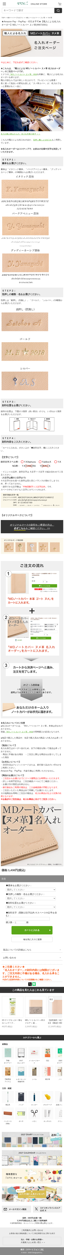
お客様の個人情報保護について (21, 1233)
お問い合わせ (9, 957)
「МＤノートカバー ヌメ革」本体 (23, 74)
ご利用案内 (25, 1230)
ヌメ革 (42, 18)
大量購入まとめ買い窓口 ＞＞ (32, 1241)
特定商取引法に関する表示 (44, 1233)
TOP (3, 18)
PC (42, 1249)
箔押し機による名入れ (42, 140)
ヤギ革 (50, 18)
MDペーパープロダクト (15, 18)
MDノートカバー (32, 18)
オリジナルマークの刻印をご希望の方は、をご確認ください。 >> (32, 526)
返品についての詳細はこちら (17, 949)
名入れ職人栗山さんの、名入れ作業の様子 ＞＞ (20, 134)
